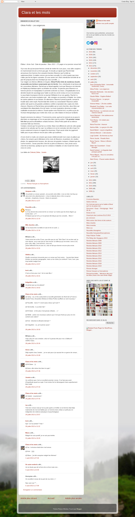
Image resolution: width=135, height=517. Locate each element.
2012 (91, 180)
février (92, 174)
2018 (91, 54)
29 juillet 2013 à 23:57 (32, 414)
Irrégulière (29, 282)
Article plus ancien (73, 498)
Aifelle (27, 254)
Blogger (79, 509)
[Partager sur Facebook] (32, 181)
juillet (92, 82)
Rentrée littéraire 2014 (93, 256)
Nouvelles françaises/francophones (98, 233)
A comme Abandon (92, 199)
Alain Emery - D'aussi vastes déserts (102, 159)
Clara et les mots (36, 12)
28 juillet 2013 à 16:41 (32, 276)
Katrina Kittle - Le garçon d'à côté (101, 127)
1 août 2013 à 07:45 (32, 458)
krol (26, 270)
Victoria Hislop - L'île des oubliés (101, 103)
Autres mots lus (91, 202)
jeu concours (90, 218)
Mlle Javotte (29, 225)
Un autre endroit (31, 464)
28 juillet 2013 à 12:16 (32, 230)
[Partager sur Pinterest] (34, 181)
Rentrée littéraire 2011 (93, 248)
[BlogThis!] (28, 181)
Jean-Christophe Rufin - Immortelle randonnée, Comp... (101, 85)
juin (91, 162)
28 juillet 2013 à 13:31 (32, 248)
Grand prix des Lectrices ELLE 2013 (98, 215)
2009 (91, 188)
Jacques (28, 191)
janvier (92, 176)
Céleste (32, 152)
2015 (91, 60)
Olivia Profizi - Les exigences (99, 89)
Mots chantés (90, 223)
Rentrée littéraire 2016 (93, 261)
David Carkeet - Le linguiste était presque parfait (101, 151)
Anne (27, 350)
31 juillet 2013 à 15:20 (32, 438)
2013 (91, 66)
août (92, 79)
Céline (38, 152)
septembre (94, 76)
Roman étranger (91, 268)
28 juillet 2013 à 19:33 (32, 329)
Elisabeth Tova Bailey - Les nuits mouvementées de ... (101, 107)
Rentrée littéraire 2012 (93, 251)
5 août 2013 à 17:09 (32, 485)
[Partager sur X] (30, 181)
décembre (94, 68)
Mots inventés (91, 225)
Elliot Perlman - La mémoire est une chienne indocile (102, 111)
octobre (93, 74)
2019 (91, 52)
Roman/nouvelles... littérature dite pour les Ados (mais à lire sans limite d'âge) (99, 274)
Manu (27, 433)
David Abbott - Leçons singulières (101, 130)
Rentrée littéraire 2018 (93, 263)
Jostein (43, 152)
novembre (94, 71)
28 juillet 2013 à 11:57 (32, 201)
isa (26, 405)
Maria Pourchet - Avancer (98, 124)
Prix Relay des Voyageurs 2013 (96, 238)
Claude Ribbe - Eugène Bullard (100, 96)
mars (92, 171)
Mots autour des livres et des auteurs (98, 220)
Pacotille (28, 207)
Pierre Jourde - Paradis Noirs (99, 138)
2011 (90, 183)
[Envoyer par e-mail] (26, 181)
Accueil (51, 498)
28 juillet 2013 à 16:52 (32, 287)
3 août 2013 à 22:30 (32, 470)
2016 (91, 57)
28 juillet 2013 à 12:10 (32, 218)
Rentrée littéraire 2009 (93, 243)
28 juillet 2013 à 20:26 (32, 343)
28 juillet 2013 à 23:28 (32, 355)
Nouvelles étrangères (93, 230)
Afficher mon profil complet (105, 23)
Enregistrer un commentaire (32, 490)
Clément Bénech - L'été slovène (100, 133)
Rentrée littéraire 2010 (93, 246)
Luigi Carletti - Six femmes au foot (101, 135)
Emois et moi (90, 213)
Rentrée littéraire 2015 (93, 258)
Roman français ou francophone (38, 183)
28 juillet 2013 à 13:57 (32, 264)
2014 (91, 63)
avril (92, 168)
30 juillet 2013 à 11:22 (32, 426)
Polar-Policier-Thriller (93, 235)
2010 (91, 186)
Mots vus (89, 228)
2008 (91, 191)
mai (91, 165)
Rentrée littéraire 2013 (93, 253)
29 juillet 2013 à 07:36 (32, 371)
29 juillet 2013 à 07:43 (32, 387)
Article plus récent (29, 498)
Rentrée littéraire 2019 (93, 266)
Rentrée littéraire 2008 (93, 240)
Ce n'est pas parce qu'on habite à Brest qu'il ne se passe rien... (99, 205)
